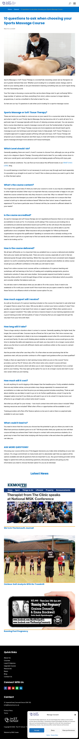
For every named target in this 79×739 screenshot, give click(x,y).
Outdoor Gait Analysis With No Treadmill (24, 584)
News (6, 671)
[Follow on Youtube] (13, 688)
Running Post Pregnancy (16, 631)
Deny (52, 730)
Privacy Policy (54, 735)
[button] (75, 715)
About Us (7, 658)
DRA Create (15, 732)
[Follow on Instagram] (9, 688)
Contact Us (8, 677)
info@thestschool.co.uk (11, 705)
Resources (8, 669)
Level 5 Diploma (9, 663)
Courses (7, 660)
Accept (36, 730)
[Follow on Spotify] (17, 688)
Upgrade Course (10, 666)
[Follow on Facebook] (5, 688)
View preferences (68, 730)
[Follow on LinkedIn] (20, 688)
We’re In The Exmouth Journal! (19, 528)
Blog (5, 674)
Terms (48, 735)
